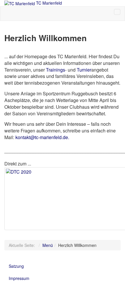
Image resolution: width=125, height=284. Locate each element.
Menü (47, 245)
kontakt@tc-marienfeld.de (41, 137)
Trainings (55, 69)
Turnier (84, 69)
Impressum (19, 278)
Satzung (16, 266)
